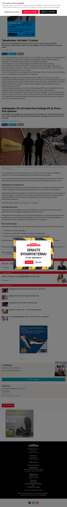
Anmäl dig (29, 262)
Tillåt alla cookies (30, 12)
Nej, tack (38, 262)
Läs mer (57, 7)
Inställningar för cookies (11, 12)
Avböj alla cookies (48, 12)
